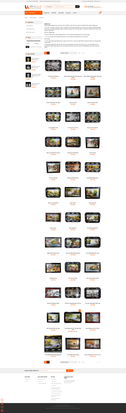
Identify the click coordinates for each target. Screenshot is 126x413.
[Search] (77, 6)
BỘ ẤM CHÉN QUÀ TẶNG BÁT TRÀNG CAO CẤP (50, 1)
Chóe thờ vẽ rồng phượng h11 (36, 84)
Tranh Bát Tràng (48, 27)
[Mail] (2, 407)
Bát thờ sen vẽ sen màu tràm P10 (36, 67)
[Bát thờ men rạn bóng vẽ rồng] (28, 59)
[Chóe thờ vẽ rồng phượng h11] (28, 84)
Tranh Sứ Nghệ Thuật (30, 29)
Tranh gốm (48, 36)
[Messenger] (2, 410)
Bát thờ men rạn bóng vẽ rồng (35, 59)
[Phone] (2, 399)
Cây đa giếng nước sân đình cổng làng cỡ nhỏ (92, 77)
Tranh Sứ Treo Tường (30, 32)
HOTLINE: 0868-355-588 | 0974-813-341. (91, 1)
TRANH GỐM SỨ (33, 17)
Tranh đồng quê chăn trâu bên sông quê (73, 329)
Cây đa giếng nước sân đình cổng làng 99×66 (73, 77)
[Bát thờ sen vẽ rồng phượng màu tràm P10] (28, 75)
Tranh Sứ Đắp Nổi (29, 25)
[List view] (48, 53)
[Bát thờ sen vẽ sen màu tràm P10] (28, 67)
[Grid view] (45, 53)
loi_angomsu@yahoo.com (95, 7)
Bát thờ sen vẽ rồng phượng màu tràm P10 (36, 76)
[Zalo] (2, 403)
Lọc (27, 46)
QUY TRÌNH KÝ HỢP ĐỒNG (32, 1)
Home (26, 17)
